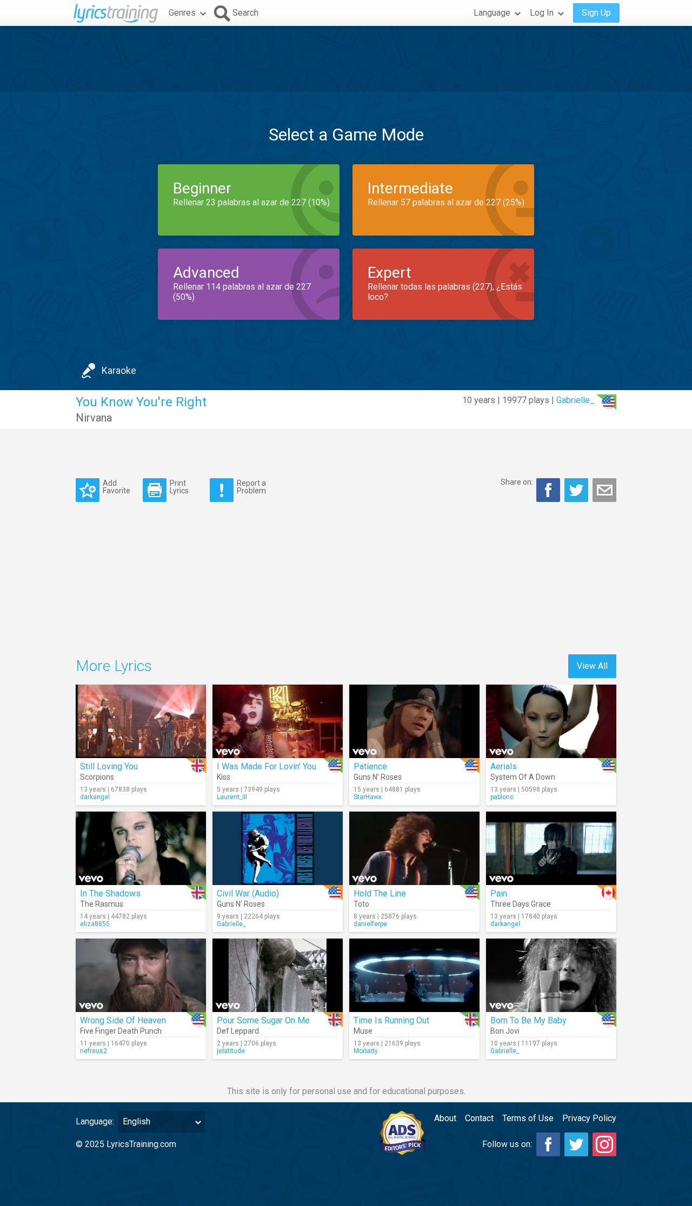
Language (492, 13)
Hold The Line (380, 893)
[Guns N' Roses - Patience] (414, 721)
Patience (370, 766)
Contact (479, 1118)
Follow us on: (507, 1144)
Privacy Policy (589, 1118)
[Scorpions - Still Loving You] (141, 721)
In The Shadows (110, 893)
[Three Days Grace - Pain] (551, 848)
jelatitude (231, 1051)
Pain (498, 893)
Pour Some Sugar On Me (263, 1020)
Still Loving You (109, 766)
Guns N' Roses (378, 777)
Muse (363, 1031)
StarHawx (368, 797)
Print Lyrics (179, 486)
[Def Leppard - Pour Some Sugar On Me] (277, 975)
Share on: (517, 482)
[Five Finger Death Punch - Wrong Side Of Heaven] (141, 975)
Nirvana (94, 417)
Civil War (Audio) (248, 893)
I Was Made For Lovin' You (266, 766)
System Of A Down (522, 777)
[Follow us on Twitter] (576, 1144)
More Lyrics (114, 666)
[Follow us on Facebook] (548, 1144)
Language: (95, 1121)
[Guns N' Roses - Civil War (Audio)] (277, 848)
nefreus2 (93, 1051)
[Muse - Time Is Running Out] (414, 975)
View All (592, 666)
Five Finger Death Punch (121, 1031)
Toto (361, 904)
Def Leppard (238, 1031)
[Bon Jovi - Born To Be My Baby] (551, 975)
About (445, 1118)
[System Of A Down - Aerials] (551, 721)
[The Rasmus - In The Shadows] (141, 848)
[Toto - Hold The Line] (414, 848)
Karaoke (119, 370)
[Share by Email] (604, 490)
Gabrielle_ (575, 400)
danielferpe (370, 924)
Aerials (503, 766)
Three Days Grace (520, 904)
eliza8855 (95, 924)
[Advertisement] (346, 59)
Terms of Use (528, 1118)
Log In (542, 13)
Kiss (223, 777)
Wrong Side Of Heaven (123, 1020)
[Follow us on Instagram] (604, 1144)
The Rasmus (101, 904)
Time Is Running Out (391, 1020)
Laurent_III (232, 797)
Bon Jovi (505, 1031)
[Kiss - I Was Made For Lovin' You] (277, 721)
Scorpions (97, 777)
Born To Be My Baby (528, 1020)
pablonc (502, 797)
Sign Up (596, 13)
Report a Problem (251, 486)
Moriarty (366, 1051)
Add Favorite (116, 486)
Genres (182, 13)
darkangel (95, 797)
